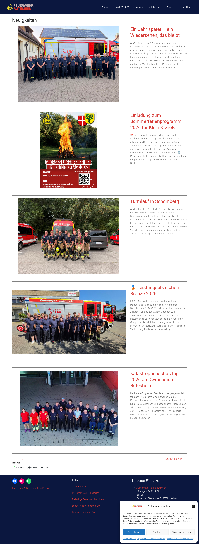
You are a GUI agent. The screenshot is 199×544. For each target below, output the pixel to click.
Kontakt (184, 7)
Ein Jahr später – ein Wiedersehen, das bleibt (155, 32)
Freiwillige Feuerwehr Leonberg (88, 499)
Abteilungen (154, 7)
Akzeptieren (133, 532)
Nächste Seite (176, 459)
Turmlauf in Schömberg (154, 201)
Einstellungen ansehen (182, 532)
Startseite (106, 7)
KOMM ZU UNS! (122, 7)
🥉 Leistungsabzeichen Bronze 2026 (154, 290)
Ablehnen (157, 532)
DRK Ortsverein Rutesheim (85, 493)
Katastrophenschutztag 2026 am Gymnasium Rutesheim (154, 379)
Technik (170, 7)
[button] (193, 506)
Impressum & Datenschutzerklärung (151, 539)
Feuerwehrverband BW (83, 512)
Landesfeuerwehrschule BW (86, 505)
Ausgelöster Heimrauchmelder (151, 487)
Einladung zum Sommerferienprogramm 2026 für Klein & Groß (155, 121)
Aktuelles (137, 7)
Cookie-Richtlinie (129, 539)
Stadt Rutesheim (80, 486)
